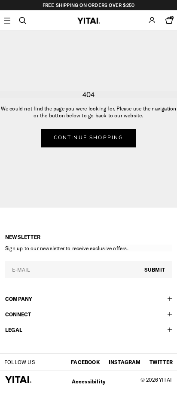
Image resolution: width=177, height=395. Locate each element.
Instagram (125, 362)
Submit (154, 269)
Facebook (85, 362)
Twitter (161, 362)
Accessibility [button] (89, 381)
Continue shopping (89, 137)
